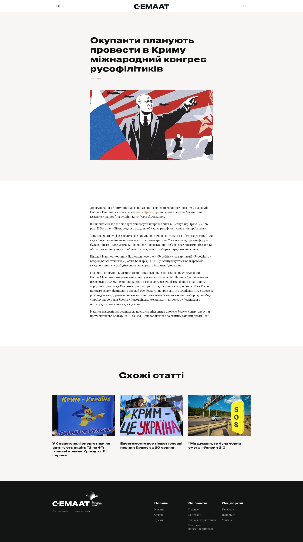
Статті (158, 514)
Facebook (228, 509)
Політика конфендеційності (200, 527)
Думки (158, 520)
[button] (60, 6)
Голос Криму (144, 212)
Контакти (194, 514)
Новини (159, 509)
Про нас (193, 509)
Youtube (227, 520)
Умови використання (202, 520)
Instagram (228, 514)
